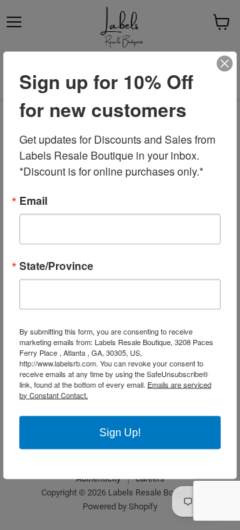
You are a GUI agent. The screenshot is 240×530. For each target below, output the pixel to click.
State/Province (56, 265)
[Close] (225, 63)
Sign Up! (120, 432)
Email (33, 200)
